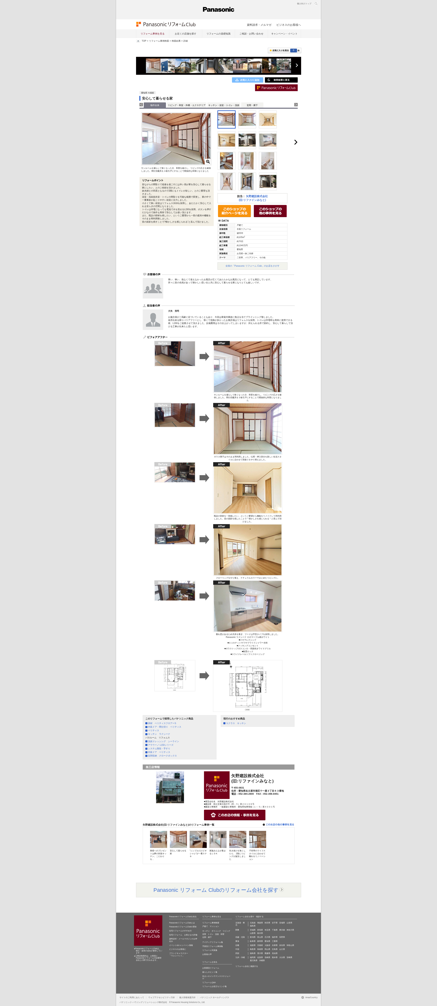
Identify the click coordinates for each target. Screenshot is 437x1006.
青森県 (260, 923)
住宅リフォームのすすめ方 (180, 931)
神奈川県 (290, 930)
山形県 (289, 923)
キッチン (206, 931)
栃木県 (260, 933)
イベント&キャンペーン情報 (181, 945)
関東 (237, 930)
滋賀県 (253, 945)
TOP (144, 41)
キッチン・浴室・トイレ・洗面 (223, 105)
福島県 (253, 926)
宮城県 (282, 923)
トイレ (210, 934)
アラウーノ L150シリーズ (160, 745)
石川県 (267, 937)
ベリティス (153, 730)
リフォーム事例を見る (153, 33)
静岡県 (260, 941)
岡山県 (267, 949)
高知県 (275, 953)
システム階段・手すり (159, 748)
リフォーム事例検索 (159, 41)
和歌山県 (290, 945)
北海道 (253, 923)
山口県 (282, 949)
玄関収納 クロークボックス (162, 755)
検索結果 (176, 41)
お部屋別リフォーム (210, 968)
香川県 (260, 953)
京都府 (260, 945)
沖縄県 (262, 960)
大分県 (282, 957)
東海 (237, 941)
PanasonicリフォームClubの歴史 (183, 927)
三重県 (275, 941)
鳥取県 (253, 949)
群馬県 (260, 930)
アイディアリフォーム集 (212, 942)
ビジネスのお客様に (177, 949)
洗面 (217, 934)
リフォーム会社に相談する (246, 966)
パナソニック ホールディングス (214, 997)
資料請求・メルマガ (259, 24)
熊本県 (275, 957)
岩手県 (275, 923)
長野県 (282, 937)
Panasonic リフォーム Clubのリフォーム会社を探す (216, 890)
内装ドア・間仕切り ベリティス (164, 727)
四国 (237, 953)
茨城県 (253, 930)
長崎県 (267, 957)
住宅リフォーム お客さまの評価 (183, 935)
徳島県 (253, 953)
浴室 (204, 934)
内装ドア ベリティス (159, 752)
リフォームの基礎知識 (218, 33)
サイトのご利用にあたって (131, 997)
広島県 (275, 949)
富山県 (260, 937)
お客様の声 (207, 954)
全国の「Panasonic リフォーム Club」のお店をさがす (252, 266)
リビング (226, 931)
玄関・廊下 (252, 105)
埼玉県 (267, 930)
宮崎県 (289, 957)
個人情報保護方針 (187, 997)
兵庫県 (275, 945)
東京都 (282, 930)
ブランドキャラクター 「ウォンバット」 (178, 954)
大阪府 (267, 945)
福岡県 (253, 957)
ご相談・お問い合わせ (251, 33)
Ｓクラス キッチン (236, 723)
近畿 (237, 945)
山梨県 (253, 933)
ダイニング (216, 931)
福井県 (275, 937)
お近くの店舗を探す (185, 33)
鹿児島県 (253, 960)
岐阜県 (253, 941)
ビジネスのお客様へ (288, 24)
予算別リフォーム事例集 (212, 946)
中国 (237, 949)
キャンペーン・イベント (284, 33)
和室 (222, 934)
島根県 (260, 949)
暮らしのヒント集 (209, 972)
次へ (296, 65)
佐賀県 (260, 957)
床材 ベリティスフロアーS (162, 723)
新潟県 (253, 937)
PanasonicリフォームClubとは (182, 923)
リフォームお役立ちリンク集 (214, 986)
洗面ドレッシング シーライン (163, 741)
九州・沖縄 (240, 957)
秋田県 (267, 923)
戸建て (205, 926)
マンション (214, 926)
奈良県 (282, 945)
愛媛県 (267, 953)
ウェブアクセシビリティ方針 (161, 997)
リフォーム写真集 (209, 950)
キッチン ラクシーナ (159, 734)
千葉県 (275, 930)
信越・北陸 (240, 937)
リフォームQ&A (209, 982)
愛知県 (267, 941)
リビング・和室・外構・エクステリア (187, 105)
